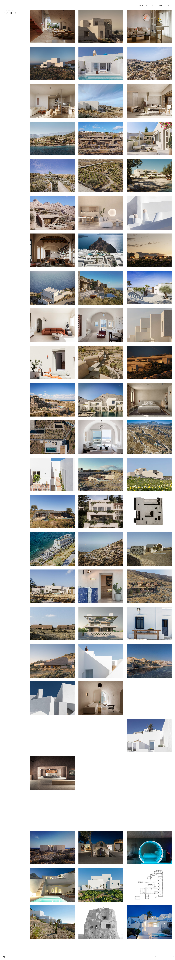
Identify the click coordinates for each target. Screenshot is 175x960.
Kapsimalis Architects (144, 956)
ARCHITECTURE (143, 5)
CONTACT (169, 5)
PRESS (153, 5)
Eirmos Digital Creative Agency (167, 956)
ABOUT (161, 5)
